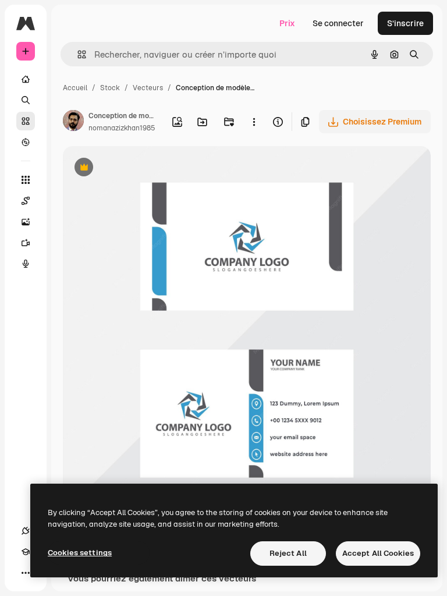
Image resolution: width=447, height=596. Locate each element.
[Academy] (25, 551)
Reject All (288, 553)
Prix (287, 23)
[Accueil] (25, 79)
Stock (110, 88)
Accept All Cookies (378, 553)
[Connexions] (25, 531)
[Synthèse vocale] (25, 263)
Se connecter (338, 23)
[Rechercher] (25, 100)
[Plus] (25, 572)
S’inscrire (405, 23)
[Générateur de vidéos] (25, 242)
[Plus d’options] (254, 121)
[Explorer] (25, 142)
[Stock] (25, 121)
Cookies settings (80, 553)
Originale (139, 168)
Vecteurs (148, 88)
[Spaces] (25, 200)
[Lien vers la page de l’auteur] (73, 122)
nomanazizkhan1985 (121, 128)
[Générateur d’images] (25, 221)
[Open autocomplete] (77, 54)
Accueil (75, 88)
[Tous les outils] (25, 180)
